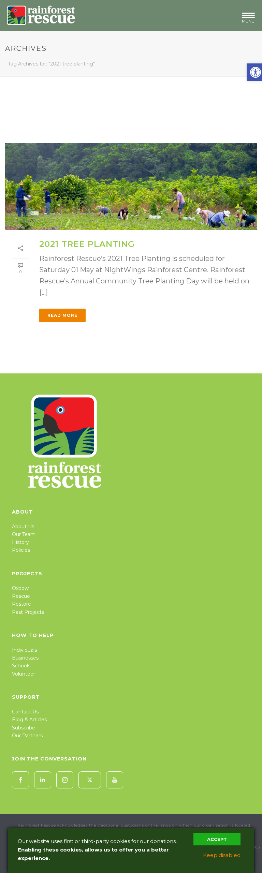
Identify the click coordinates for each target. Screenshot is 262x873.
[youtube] (114, 779)
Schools (21, 666)
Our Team (23, 534)
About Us (23, 526)
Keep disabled (222, 855)
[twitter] (89, 779)
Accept (217, 839)
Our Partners (27, 736)
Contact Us (25, 712)
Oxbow (20, 588)
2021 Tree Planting (87, 244)
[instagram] (64, 779)
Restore (21, 604)
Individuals (24, 650)
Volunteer (23, 674)
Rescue (21, 596)
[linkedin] (42, 779)
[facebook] (20, 779)
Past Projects (28, 612)
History (20, 542)
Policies (21, 550)
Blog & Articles (29, 719)
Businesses (25, 658)
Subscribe (23, 728)
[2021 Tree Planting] (131, 186)
